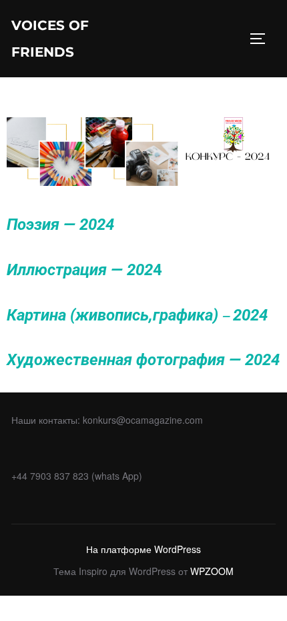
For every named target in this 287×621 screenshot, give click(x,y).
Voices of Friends (50, 38)
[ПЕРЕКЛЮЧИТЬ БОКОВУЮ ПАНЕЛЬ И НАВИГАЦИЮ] (262, 38)
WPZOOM (212, 571)
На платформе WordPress (143, 549)
